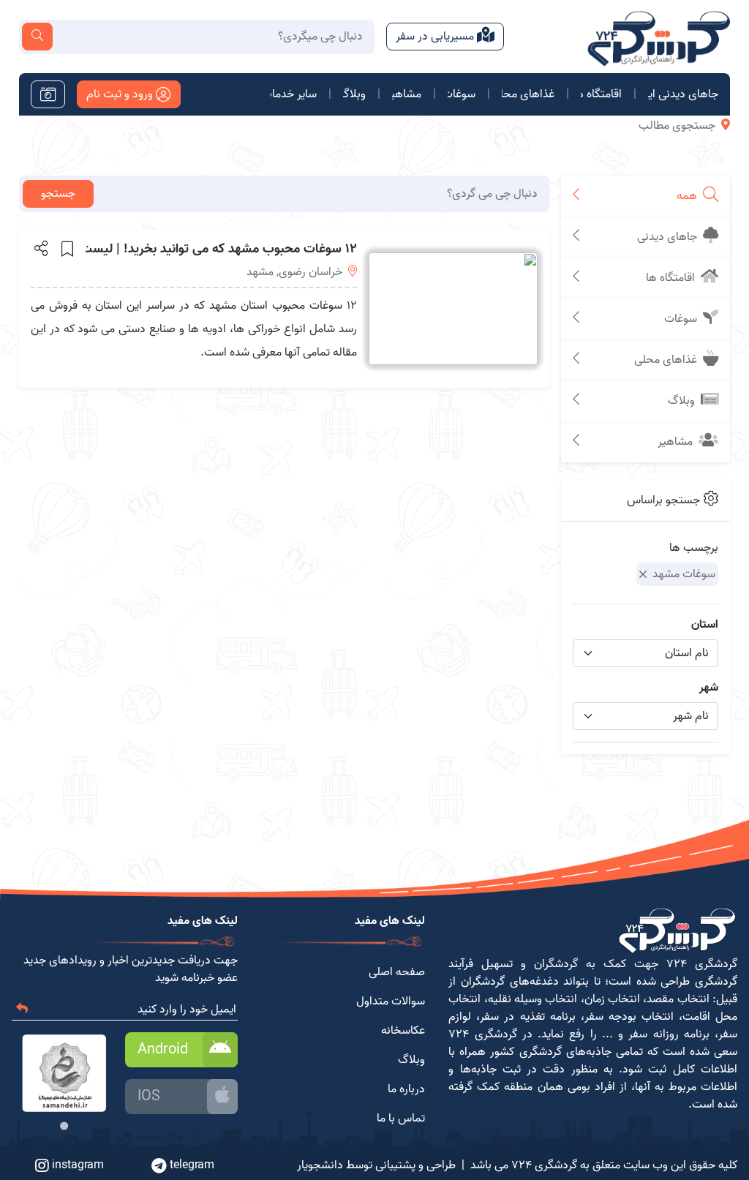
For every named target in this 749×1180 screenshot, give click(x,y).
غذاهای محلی (528, 94)
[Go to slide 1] (64, 1126)
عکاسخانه (403, 1030)
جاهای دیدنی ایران (683, 94)
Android (163, 1049)
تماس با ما (401, 1118)
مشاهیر (406, 94)
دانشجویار (320, 1165)
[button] (40, 248)
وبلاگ (354, 94)
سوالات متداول (390, 1001)
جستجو (58, 193)
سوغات (461, 94)
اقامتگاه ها (601, 94)
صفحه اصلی (397, 972)
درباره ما (406, 1089)
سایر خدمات (294, 94)
